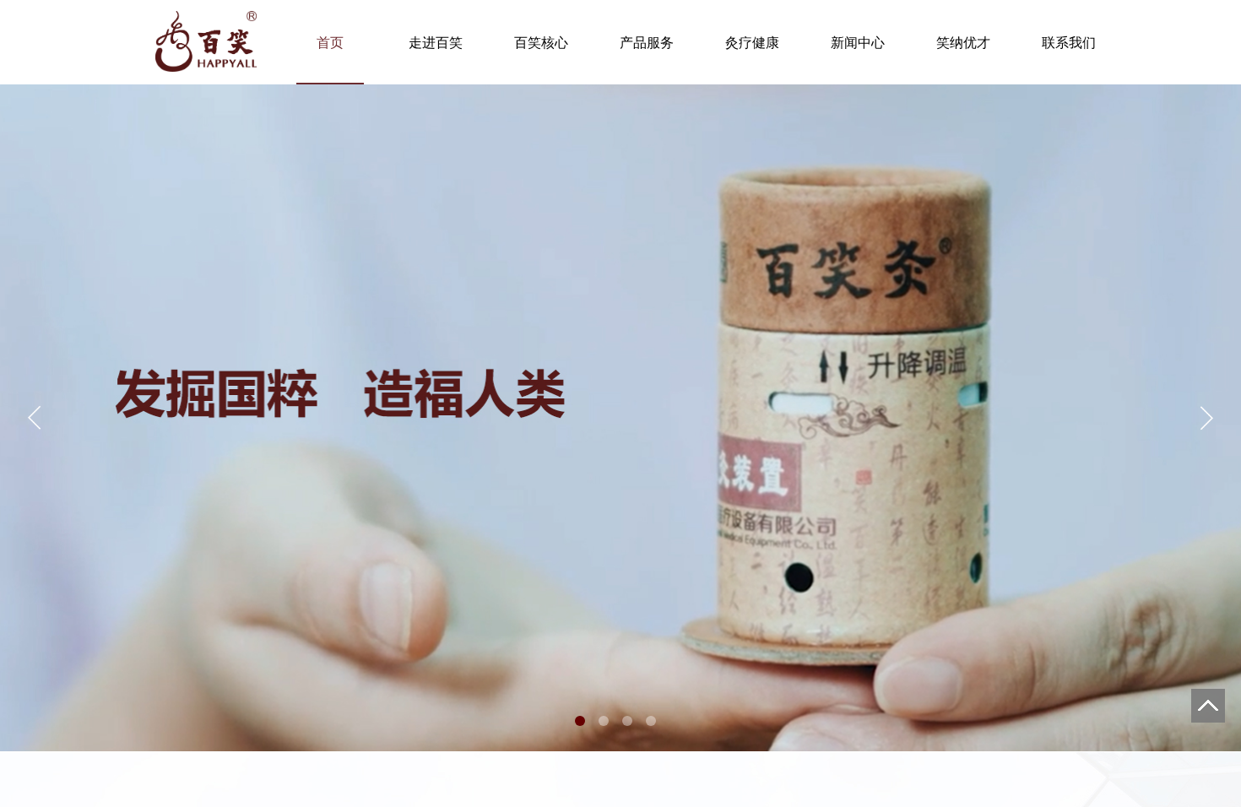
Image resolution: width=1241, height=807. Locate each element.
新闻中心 (858, 42)
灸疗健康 (752, 42)
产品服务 (647, 42)
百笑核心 (541, 42)
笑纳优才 (963, 42)
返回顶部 (1208, 706)
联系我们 (1069, 42)
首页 (330, 42)
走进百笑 (436, 42)
